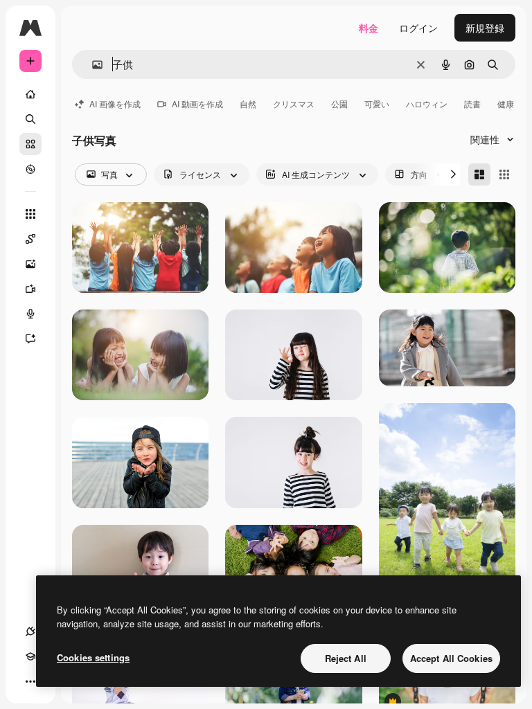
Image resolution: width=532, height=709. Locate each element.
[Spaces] (30, 239)
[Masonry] (479, 174)
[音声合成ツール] (30, 314)
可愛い (376, 103)
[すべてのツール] (30, 214)
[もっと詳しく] (30, 169)
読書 (472, 103)
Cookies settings (93, 657)
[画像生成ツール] (30, 264)
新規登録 (485, 28)
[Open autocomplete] (92, 65)
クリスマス (293, 103)
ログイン (418, 28)
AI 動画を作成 (197, 103)
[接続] (30, 631)
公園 (339, 103)
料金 (368, 28)
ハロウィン (426, 103)
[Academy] (30, 656)
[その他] (30, 681)
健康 (505, 103)
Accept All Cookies (451, 658)
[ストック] (30, 144)
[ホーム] (30, 94)
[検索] (30, 119)
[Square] (504, 174)
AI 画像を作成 (115, 103)
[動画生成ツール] (30, 289)
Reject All (345, 658)
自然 (248, 103)
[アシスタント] (30, 338)
